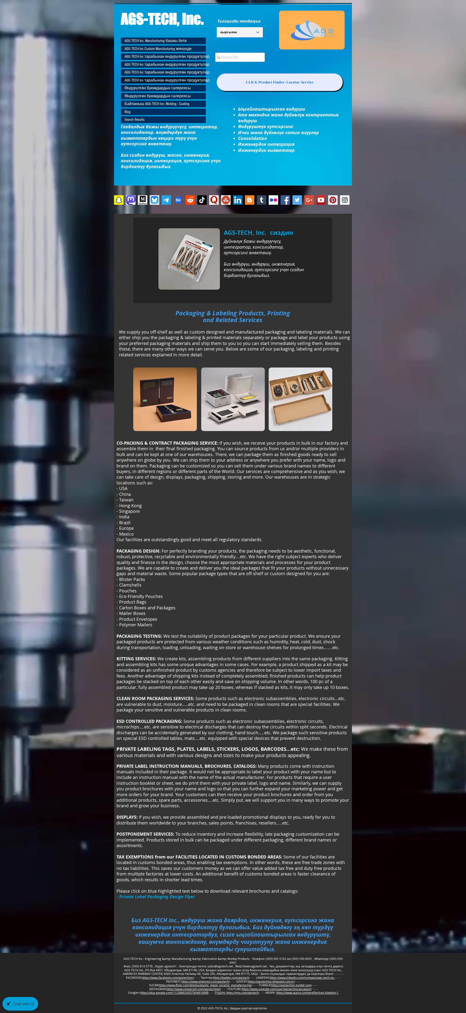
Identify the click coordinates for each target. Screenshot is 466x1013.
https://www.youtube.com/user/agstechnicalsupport (276, 989)
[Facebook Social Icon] (285, 200)
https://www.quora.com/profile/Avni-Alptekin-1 (307, 993)
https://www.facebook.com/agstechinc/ (168, 978)
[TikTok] (202, 200)
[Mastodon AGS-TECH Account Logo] (130, 200)
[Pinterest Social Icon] (333, 200)
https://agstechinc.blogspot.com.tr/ (271, 981)
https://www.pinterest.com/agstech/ (206, 981)
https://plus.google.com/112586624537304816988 (174, 993)
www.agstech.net (255, 966)
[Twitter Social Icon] (297, 200)
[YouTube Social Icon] (321, 200)
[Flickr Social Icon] (273, 200)
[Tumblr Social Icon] (261, 200)
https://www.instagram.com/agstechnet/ (193, 989)
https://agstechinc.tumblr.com (291, 985)
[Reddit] (190, 200)
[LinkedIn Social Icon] (237, 200)
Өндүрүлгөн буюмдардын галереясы (158, 88)
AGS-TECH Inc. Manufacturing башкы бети (156, 41)
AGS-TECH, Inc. (162, 19)
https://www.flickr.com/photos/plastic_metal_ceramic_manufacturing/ (205, 985)
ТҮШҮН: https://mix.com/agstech (237, 993)
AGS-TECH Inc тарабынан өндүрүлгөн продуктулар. (165, 56)
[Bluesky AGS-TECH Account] (154, 200)
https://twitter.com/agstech (231, 978)
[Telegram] (166, 200)
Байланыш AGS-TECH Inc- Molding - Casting (157, 104)
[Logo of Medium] (142, 200)
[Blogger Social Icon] (249, 200)
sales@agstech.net (220, 966)
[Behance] (178, 200)
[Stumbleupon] (226, 200)
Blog (128, 112)
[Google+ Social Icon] (309, 200)
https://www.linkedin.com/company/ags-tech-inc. (302, 978)
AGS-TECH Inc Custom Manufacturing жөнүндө (158, 49)
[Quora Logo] (214, 200)
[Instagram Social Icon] (345, 200)
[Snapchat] (119, 200)
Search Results (134, 119)
